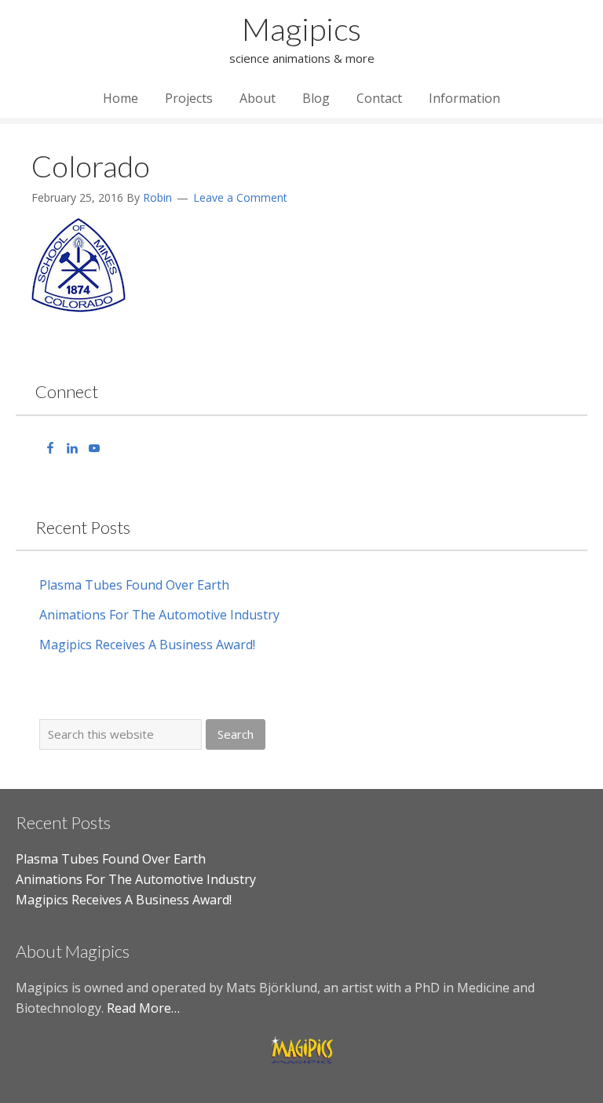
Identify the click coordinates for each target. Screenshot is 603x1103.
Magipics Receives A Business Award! (147, 644)
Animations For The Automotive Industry (159, 614)
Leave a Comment (240, 197)
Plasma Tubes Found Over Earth (134, 585)
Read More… (143, 1008)
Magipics (301, 29)
